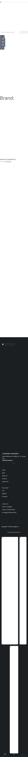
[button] (2, 36)
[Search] (23, 32)
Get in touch (8, 161)
